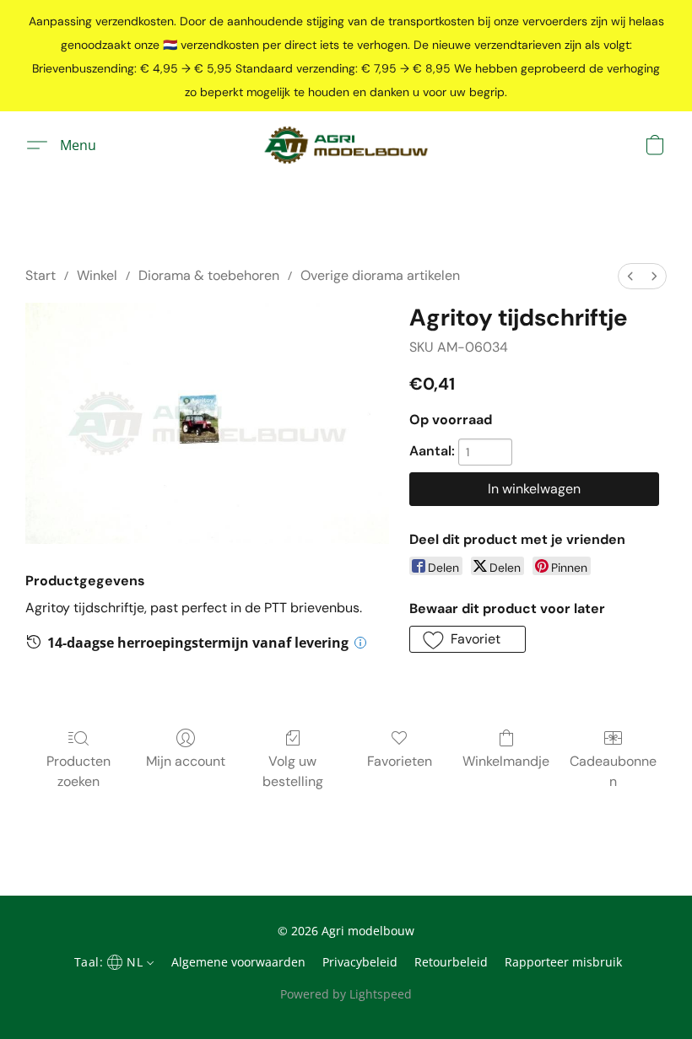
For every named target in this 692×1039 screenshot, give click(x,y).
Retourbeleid (451, 962)
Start (40, 275)
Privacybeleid (359, 962)
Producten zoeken (78, 771)
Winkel (97, 275)
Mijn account (185, 761)
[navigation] (112, 961)
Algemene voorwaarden (238, 962)
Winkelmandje (505, 761)
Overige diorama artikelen (380, 275)
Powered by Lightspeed (346, 994)
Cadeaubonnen (613, 771)
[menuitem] (630, 276)
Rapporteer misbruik (563, 962)
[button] (345, 145)
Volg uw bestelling (292, 771)
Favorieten (399, 761)
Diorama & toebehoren (208, 275)
